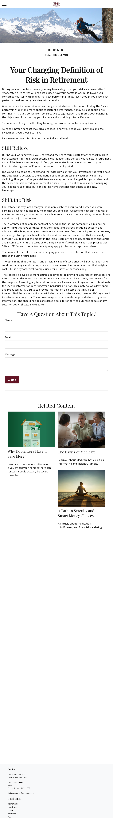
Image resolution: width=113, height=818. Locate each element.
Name (8, 320)
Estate (10, 810)
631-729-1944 (21, 777)
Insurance (12, 813)
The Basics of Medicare (76, 451)
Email (8, 337)
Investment (13, 807)
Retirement (13, 803)
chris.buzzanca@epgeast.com (21, 793)
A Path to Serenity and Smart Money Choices (76, 513)
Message (10, 354)
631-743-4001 (20, 774)
